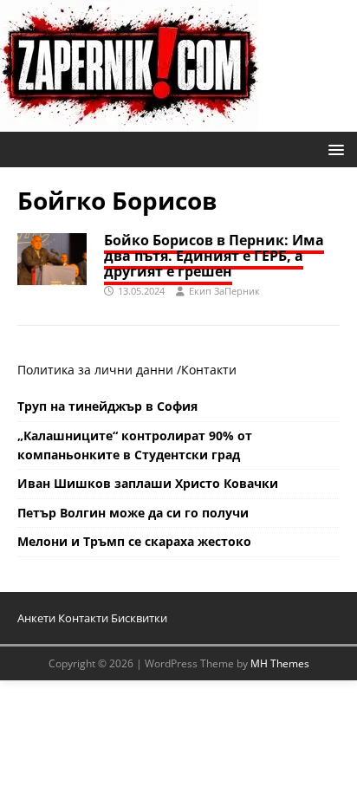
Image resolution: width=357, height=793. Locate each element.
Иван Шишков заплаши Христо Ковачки (147, 483)
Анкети (36, 618)
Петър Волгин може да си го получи (133, 512)
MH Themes (279, 663)
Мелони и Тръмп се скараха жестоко (134, 541)
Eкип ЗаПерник (224, 290)
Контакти (209, 369)
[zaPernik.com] (129, 122)
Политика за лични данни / (99, 369)
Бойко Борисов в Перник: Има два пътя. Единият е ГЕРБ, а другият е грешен (214, 255)
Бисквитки (139, 618)
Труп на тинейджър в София (107, 406)
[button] (333, 148)
